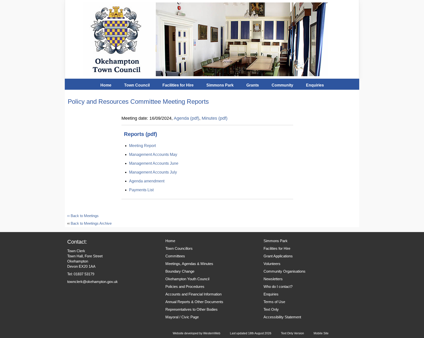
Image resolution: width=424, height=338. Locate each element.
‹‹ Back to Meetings (83, 216)
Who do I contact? (278, 286)
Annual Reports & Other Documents (194, 302)
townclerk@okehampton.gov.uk (92, 281)
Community (282, 85)
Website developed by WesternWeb (196, 333)
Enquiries (315, 85)
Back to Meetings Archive (91, 223)
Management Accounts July (153, 172)
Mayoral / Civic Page (182, 317)
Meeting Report (142, 146)
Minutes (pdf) (214, 118)
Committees (175, 256)
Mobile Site (321, 333)
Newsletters (273, 279)
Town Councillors (179, 248)
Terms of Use (274, 302)
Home (105, 85)
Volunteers (272, 264)
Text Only (271, 309)
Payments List (141, 190)
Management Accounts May (153, 154)
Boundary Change (179, 271)
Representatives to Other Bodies (191, 309)
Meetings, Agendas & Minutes (189, 264)
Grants (252, 85)
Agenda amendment (146, 181)
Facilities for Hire (178, 85)
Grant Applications (278, 256)
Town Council (137, 85)
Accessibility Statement (282, 317)
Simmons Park (220, 85)
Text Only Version (292, 333)
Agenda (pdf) (186, 118)
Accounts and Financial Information (193, 294)
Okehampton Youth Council (187, 279)
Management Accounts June (153, 163)
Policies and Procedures (184, 286)
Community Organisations (284, 271)
